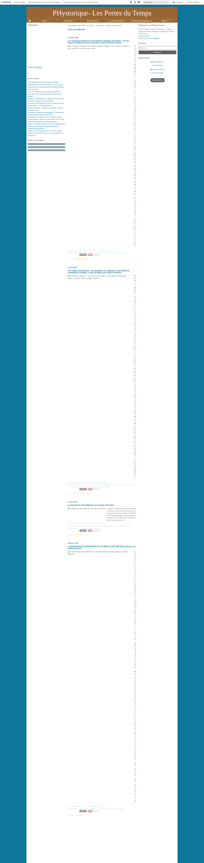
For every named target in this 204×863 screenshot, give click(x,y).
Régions (165, 21)
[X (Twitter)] (134, 2)
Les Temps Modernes (116, 21)
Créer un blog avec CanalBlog (149, 38)
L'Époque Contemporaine (140, 21)
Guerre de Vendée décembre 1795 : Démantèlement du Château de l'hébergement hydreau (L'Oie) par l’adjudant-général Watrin (46, 126)
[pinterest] (138, 2)
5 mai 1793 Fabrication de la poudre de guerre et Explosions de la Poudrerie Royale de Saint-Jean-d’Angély (45, 94)
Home (30, 20)
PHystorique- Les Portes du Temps (81, 26)
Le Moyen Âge (92, 21)
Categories (100, 26)
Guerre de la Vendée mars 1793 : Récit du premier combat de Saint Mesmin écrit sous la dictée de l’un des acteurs (45, 133)
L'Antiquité (68, 21)
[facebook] (131, 2)
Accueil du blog (144, 36)
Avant (44, 21)
